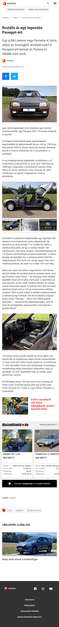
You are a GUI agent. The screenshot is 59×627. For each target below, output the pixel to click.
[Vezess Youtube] (50, 588)
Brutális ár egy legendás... (31, 18)
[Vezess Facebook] (35, 588)
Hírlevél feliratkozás (16, 9)
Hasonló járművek (48, 424)
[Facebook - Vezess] (5, 76)
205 (10, 510)
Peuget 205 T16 (34, 510)
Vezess (10, 60)
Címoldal (5, 18)
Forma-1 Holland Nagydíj (38, 9)
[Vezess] (12, 3)
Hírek (15, 18)
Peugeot (19, 510)
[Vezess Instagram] (43, 588)
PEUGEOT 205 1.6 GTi (11, 454)
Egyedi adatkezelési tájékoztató (29, 617)
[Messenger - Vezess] (14, 76)
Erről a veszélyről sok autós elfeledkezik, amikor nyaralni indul (43, 404)
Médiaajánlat (29, 605)
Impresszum (29, 600)
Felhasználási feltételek (29, 611)
